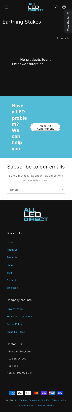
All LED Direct (21, 400)
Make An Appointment (45, 127)
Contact (11, 280)
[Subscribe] (61, 190)
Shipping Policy (16, 331)
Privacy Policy (15, 308)
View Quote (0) (68, 21)
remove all (52, 64)
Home (10, 242)
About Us (12, 249)
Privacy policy (59, 400)
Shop (10, 265)
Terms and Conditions (19, 316)
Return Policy (14, 324)
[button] (6, 7)
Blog (9, 272)
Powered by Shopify (39, 400)
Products (12, 257)
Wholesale (13, 287)
